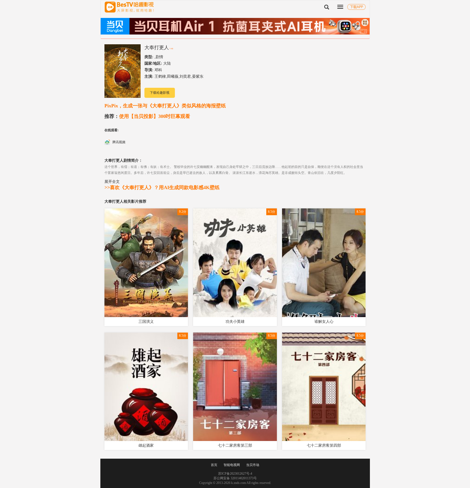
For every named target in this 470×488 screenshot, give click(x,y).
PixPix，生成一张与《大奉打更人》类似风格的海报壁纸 (165, 105)
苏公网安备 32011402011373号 (235, 478)
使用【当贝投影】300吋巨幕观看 (147, 116)
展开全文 (112, 181)
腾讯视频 (118, 142)
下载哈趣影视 (159, 93)
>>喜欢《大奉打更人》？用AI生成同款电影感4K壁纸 (161, 187)
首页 (214, 465)
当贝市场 (252, 465)
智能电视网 (232, 465)
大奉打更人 (156, 47)
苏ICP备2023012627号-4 (235, 474)
